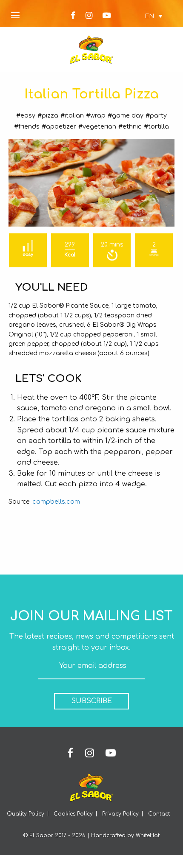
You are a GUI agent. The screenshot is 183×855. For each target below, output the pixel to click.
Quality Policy (25, 814)
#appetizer (59, 126)
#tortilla (156, 126)
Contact (159, 814)
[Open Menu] (15, 16)
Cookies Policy (73, 814)
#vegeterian (97, 126)
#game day (125, 115)
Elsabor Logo (91, 50)
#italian (72, 115)
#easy (25, 115)
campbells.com (56, 501)
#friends (27, 126)
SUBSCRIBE (91, 701)
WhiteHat (148, 835)
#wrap (96, 115)
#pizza (47, 115)
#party (156, 115)
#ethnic (130, 126)
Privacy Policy (120, 814)
